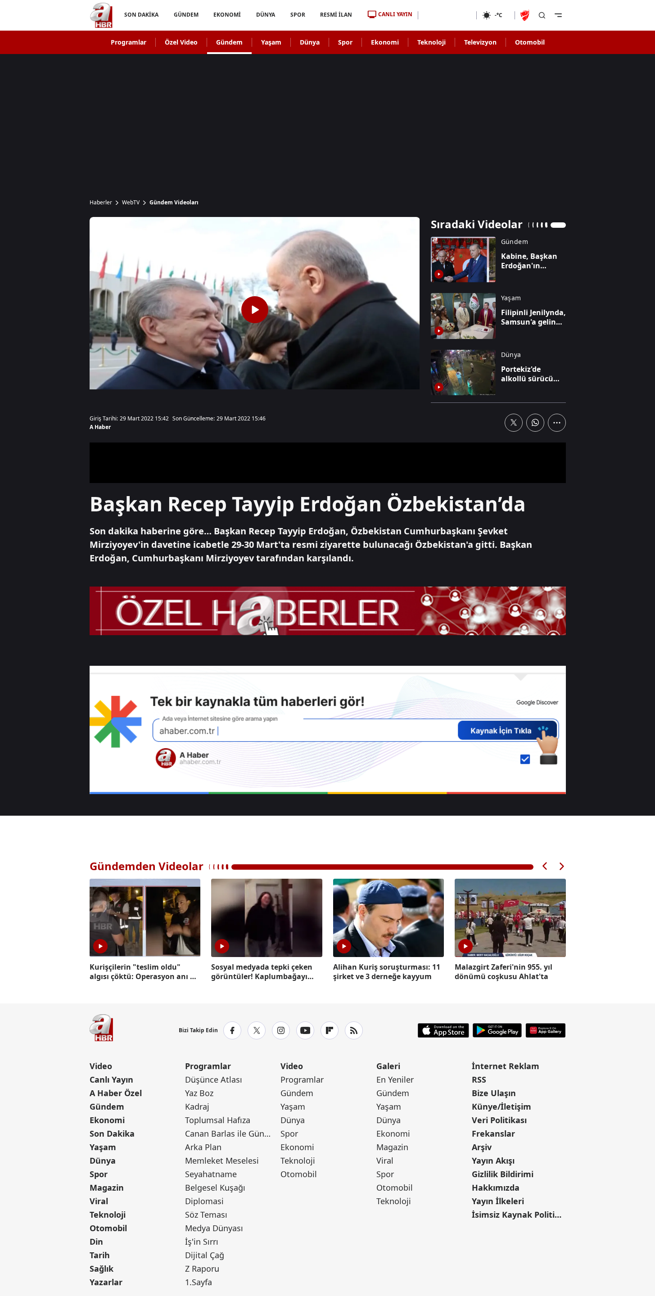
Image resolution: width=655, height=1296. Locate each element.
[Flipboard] (330, 1030)
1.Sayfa (198, 1282)
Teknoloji (431, 42)
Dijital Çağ (204, 1255)
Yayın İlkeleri (498, 1201)
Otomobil (530, 42)
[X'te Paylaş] (514, 423)
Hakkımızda (495, 1187)
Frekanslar (493, 1133)
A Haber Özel (116, 1093)
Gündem (229, 42)
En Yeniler (395, 1079)
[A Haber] (101, 15)
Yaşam (271, 42)
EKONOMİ (227, 14)
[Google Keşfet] (328, 730)
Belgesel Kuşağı (215, 1187)
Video (101, 1066)
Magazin (107, 1187)
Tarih (100, 1255)
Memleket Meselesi (222, 1160)
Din (96, 1241)
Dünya (310, 42)
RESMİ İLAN (336, 14)
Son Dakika (112, 1133)
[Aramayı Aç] (542, 15)
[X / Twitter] (257, 1030)
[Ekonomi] (447, 15)
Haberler (101, 202)
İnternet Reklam (505, 1066)
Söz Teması (206, 1214)
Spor (345, 42)
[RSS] (354, 1030)
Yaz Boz (199, 1093)
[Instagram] (281, 1030)
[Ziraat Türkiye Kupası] (525, 15)
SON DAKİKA (141, 14)
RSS (479, 1079)
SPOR (297, 14)
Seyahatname (211, 1174)
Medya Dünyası (214, 1228)
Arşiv (482, 1147)
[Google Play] (497, 1030)
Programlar (128, 42)
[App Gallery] (545, 1030)
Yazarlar (106, 1282)
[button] (545, 866)
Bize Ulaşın (494, 1093)
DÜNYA (265, 14)
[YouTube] (305, 1030)
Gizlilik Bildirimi (502, 1174)
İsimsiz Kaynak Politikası (518, 1214)
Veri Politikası (499, 1120)
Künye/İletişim (501, 1106)
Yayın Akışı (493, 1160)
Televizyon (480, 42)
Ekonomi (385, 42)
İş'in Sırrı (201, 1241)
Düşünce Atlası (213, 1079)
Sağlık (101, 1268)
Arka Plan (203, 1147)
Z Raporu (202, 1268)
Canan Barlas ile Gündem (232, 1133)
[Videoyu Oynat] (254, 309)
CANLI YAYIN (395, 14)
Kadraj (197, 1106)
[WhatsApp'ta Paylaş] (535, 423)
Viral (99, 1201)
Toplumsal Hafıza (217, 1120)
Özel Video (181, 42)
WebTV (131, 202)
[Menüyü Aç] (558, 15)
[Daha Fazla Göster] (557, 423)
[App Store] (443, 1030)
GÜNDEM (185, 14)
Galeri (388, 1066)
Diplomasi (204, 1201)
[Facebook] (232, 1030)
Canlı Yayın (111, 1079)
